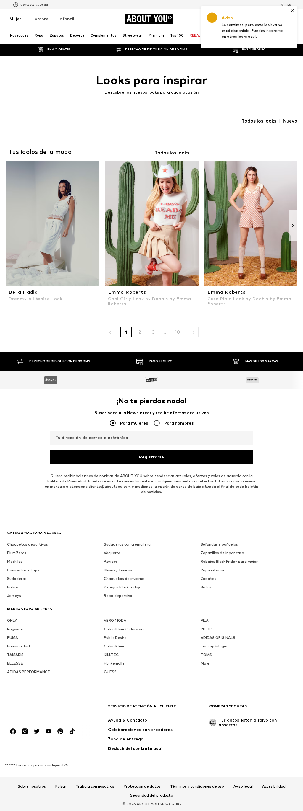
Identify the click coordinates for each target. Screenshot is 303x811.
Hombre (40, 18)
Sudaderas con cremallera (127, 544)
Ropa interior (213, 570)
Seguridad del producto (151, 795)
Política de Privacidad (66, 481)
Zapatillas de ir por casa (222, 553)
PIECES (207, 629)
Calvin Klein (114, 646)
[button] (110, 332)
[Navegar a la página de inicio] (39, 709)
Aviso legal (243, 787)
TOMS (206, 654)
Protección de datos (142, 787)
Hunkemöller (115, 663)
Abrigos (111, 561)
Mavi (205, 663)
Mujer (15, 18)
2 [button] (139, 332)
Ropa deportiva (118, 595)
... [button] (165, 332)
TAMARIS (15, 654)
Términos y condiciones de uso (197, 787)
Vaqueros (112, 553)
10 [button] (177, 332)
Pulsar (60, 787)
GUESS (110, 672)
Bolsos (13, 587)
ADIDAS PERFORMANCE (28, 672)
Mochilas (14, 561)
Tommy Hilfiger (214, 646)
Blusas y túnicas (118, 570)
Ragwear (15, 629)
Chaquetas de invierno (124, 578)
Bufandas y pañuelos (219, 544)
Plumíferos (16, 553)
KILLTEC (111, 654)
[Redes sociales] (13, 731)
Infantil (66, 18)
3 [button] (153, 332)
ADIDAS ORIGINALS (218, 637)
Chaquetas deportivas (27, 544)
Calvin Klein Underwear (124, 629)
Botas (206, 587)
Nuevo (290, 121)
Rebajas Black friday (122, 587)
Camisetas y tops (23, 570)
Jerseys (14, 595)
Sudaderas (17, 578)
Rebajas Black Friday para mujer (229, 561)
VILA (205, 620)
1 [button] (126, 332)
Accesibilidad (274, 787)
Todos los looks (258, 121)
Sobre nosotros (32, 787)
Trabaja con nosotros (95, 787)
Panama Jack (19, 646)
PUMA (12, 637)
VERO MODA (115, 620)
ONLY (12, 620)
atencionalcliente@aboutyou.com (100, 486)
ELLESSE (15, 663)
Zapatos (208, 578)
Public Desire (115, 637)
